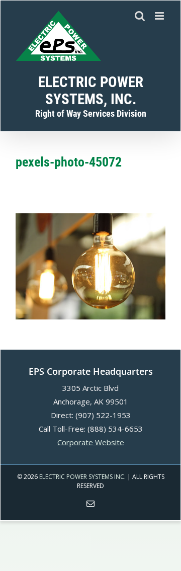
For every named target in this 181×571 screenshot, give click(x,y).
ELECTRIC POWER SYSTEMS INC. (82, 476)
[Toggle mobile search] (140, 16)
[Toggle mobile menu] (160, 16)
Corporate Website (90, 442)
